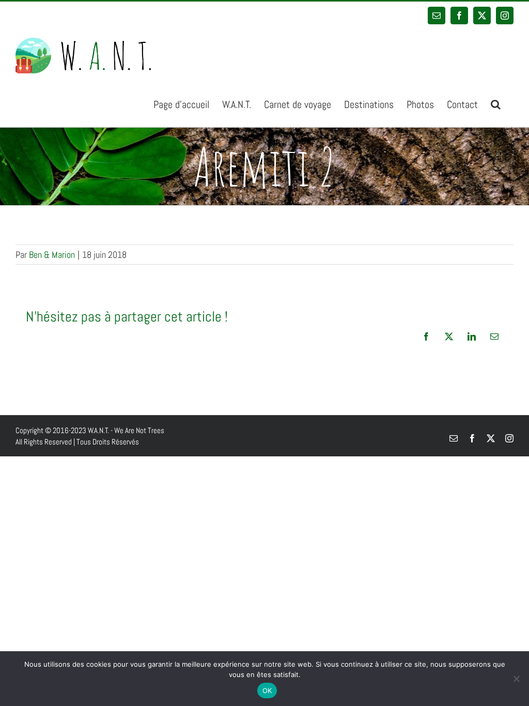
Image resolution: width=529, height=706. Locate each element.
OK (267, 690)
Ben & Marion (52, 254)
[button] (496, 104)
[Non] (516, 678)
